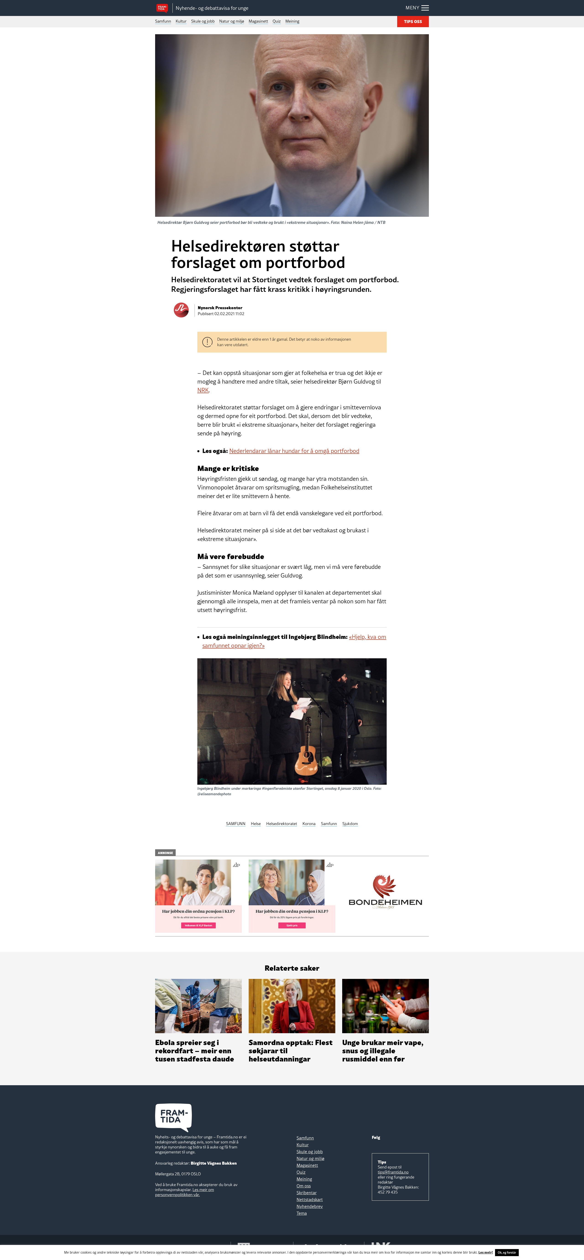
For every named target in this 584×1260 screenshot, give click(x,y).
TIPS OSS (413, 21)
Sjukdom (350, 823)
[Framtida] (163, 8)
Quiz (277, 21)
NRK (203, 390)
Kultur (181, 21)
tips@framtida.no (393, 1172)
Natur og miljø (231, 21)
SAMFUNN (235, 823)
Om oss (304, 1186)
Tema (302, 1213)
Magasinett (258, 21)
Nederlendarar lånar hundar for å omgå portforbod (294, 451)
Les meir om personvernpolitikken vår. (184, 1192)
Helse (256, 823)
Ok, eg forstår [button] (507, 1252)
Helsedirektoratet (281, 823)
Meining (292, 21)
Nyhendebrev (310, 1206)
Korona (308, 823)
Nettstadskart (310, 1199)
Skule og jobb (203, 21)
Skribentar (307, 1193)
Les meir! (485, 1252)
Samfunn (163, 21)
